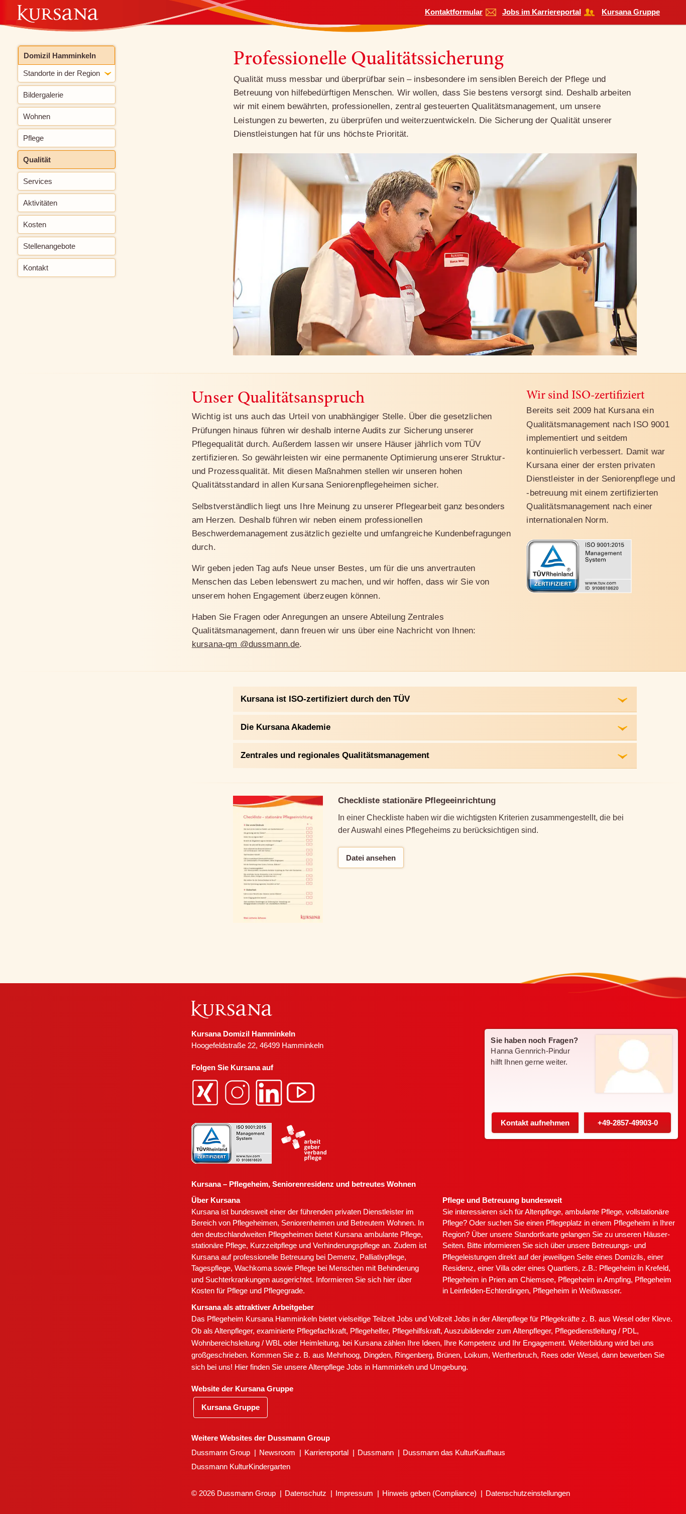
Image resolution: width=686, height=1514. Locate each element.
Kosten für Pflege (219, 1290)
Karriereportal (326, 1452)
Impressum (354, 1493)
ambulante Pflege (392, 1234)
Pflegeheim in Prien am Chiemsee (498, 1279)
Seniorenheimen (307, 1222)
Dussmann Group (220, 1452)
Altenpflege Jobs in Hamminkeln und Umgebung (387, 1367)
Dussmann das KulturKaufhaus (454, 1452)
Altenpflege (543, 1211)
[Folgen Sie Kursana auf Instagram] (238, 1092)
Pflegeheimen (255, 1222)
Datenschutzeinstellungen (528, 1493)
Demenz (341, 1257)
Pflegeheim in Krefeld (633, 1268)
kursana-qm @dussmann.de (246, 644)
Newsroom (277, 1452)
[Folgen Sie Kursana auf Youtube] (302, 1092)
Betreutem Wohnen (382, 1222)
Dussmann (376, 1452)
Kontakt (535, 1122)
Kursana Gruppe (631, 12)
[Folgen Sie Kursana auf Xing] (206, 1092)
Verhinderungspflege (346, 1245)
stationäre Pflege (218, 1245)
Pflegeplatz (564, 1222)
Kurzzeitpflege (273, 1245)
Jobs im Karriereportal (541, 12)
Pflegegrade (283, 1290)
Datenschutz (305, 1493)
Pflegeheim (632, 1222)
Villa (502, 1268)
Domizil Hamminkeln (60, 55)
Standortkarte (536, 1234)
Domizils (629, 1257)
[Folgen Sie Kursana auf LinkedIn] (270, 1092)
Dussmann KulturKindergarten (240, 1466)
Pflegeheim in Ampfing (594, 1279)
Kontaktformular (454, 12)
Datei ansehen (371, 858)
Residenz (458, 1268)
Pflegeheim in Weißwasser (576, 1290)
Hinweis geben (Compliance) (429, 1493)
